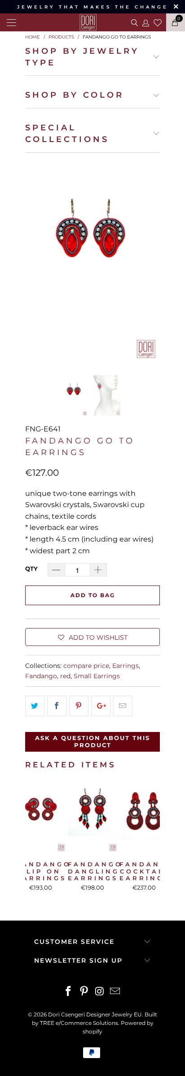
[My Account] (145, 22)
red (65, 676)
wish (158, 21)
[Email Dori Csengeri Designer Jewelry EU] (115, 992)
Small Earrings (97, 676)
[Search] (133, 22)
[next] (151, 260)
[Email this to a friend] (122, 706)
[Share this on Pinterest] (78, 706)
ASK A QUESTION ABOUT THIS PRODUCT (92, 741)
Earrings (125, 666)
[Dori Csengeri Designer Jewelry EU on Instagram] (100, 992)
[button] (92, 637)
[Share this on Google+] (100, 706)
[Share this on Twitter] (34, 706)
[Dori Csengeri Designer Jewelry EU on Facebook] (68, 992)
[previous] (34, 260)
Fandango (41, 676)
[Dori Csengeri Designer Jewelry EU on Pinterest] (84, 992)
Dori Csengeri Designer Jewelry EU (95, 1014)
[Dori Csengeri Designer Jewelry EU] (92, 22)
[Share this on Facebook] (56, 706)
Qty (31, 568)
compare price (86, 666)
